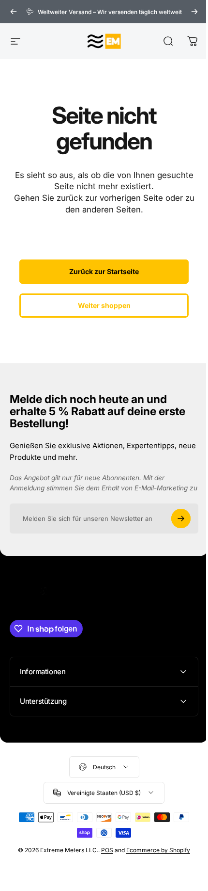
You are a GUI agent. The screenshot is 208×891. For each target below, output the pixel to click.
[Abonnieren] (181, 518)
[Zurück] (13, 11)
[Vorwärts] (194, 11)
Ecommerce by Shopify (155, 860)
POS (104, 860)
